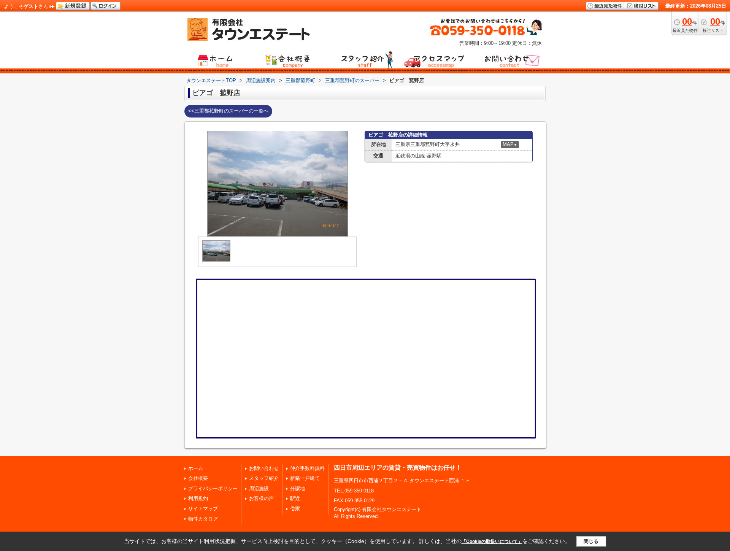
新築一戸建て (305, 478)
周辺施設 (259, 488)
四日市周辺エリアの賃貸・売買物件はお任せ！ (398, 467)
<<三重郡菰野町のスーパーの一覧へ (228, 111)
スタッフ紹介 (264, 478)
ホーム (195, 468)
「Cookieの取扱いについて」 (492, 541)
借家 (295, 508)
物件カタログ (203, 519)
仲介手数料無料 (307, 468)
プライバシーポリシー (213, 488)
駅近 (295, 498)
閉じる (591, 541)
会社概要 (198, 478)
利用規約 (198, 498)
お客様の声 (261, 498)
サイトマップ (203, 508)
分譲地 (297, 488)
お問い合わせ (264, 468)
